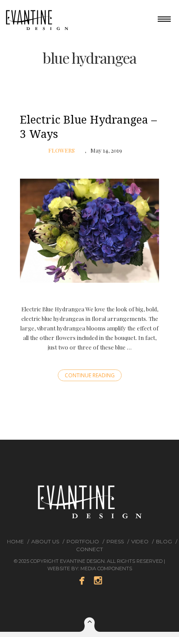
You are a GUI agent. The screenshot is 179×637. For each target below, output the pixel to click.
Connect (89, 549)
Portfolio (82, 541)
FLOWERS (61, 150)
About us (45, 541)
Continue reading (90, 375)
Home (15, 541)
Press (115, 541)
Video (140, 541)
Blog (164, 541)
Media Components (106, 568)
